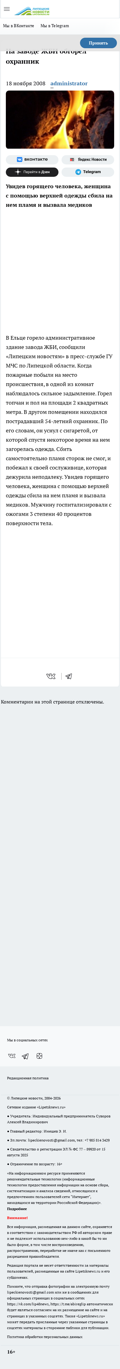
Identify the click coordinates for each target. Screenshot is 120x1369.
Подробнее (17, 1208)
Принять (98, 43)
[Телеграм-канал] (88, 172)
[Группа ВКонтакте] (32, 159)
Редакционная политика (28, 1078)
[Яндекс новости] (88, 159)
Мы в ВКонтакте (18, 25)
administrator (69, 83)
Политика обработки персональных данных (44, 1336)
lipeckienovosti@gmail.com (51, 1140)
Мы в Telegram (55, 25)
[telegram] (71, 676)
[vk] (51, 676)
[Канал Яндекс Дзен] (32, 172)
